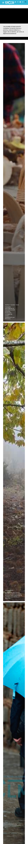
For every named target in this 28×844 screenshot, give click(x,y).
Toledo (17, 304)
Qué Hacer (7, 304)
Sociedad (13, 304)
